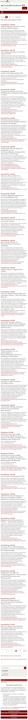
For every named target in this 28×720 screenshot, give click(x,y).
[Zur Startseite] (13, 5)
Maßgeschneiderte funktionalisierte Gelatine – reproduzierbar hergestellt (12, 521)
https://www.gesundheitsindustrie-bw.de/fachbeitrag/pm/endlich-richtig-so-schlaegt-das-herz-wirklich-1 (14, 286)
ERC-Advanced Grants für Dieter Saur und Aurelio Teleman (13, 220)
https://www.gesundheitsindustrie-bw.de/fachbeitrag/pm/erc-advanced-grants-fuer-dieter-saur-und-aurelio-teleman (12, 235)
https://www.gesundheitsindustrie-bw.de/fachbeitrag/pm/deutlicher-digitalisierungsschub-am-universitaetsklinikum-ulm (13, 212)
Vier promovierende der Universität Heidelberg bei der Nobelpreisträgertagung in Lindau (14, 93)
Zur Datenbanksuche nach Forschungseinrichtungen (14, 659)
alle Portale (5, 675)
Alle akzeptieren (14, 714)
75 (13, 17)
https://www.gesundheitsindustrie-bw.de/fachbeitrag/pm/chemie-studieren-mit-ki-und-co (14, 188)
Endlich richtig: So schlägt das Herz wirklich (12, 270)
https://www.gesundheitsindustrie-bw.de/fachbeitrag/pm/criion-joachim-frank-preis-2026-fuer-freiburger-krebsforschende (14, 44)
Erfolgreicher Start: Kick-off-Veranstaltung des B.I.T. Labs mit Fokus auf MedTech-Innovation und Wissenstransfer (13, 575)
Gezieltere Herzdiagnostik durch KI (12, 73)
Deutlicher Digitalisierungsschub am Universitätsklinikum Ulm (12, 196)
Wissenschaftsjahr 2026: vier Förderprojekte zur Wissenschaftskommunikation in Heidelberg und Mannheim (11, 353)
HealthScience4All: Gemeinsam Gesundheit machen (11, 382)
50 (10, 17)
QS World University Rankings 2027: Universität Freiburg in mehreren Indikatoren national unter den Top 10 (13, 497)
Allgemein (3, 680)
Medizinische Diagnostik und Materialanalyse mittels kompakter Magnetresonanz (12, 602)
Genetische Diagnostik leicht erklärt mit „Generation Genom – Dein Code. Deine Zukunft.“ (14, 295)
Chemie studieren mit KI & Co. (11, 176)
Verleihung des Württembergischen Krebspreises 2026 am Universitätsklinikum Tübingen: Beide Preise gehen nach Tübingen (13, 151)
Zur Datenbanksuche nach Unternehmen (11, 655)
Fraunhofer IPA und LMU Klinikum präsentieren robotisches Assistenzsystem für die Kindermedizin (13, 548)
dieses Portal (5, 673)
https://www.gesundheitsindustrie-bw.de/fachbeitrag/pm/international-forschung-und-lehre (13, 488)
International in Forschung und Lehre (13, 476)
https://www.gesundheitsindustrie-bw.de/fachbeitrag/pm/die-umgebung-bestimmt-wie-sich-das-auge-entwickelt (13, 66)
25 (7, 17)
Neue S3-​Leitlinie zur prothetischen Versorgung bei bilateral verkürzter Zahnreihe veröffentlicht (12, 628)
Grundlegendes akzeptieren (14, 711)
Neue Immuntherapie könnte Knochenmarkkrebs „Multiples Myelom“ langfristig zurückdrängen (14, 121)
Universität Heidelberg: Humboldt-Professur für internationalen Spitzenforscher (12, 408)
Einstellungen (14, 717)
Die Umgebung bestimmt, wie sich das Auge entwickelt (13, 53)
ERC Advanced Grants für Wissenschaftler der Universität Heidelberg (10, 244)
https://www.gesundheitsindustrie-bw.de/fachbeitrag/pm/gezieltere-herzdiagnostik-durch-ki (12, 84)
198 (24, 651)
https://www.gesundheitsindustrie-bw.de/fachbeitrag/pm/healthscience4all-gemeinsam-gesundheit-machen (13, 399)
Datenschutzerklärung (19, 707)
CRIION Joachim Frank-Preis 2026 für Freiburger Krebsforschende (13, 27)
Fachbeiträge (4, 682)
